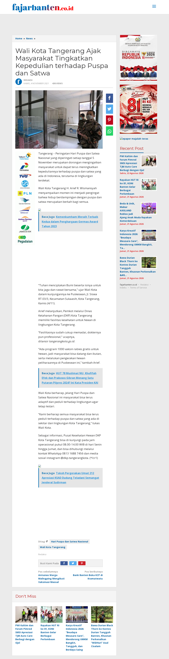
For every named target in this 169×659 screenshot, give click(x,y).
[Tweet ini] (109, 109)
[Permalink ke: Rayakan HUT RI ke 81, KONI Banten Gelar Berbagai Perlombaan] (52, 614)
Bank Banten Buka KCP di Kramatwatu (88, 575)
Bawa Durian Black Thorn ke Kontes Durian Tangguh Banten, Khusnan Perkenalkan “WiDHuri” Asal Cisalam (102, 636)
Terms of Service (138, 287)
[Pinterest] (82, 563)
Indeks (123, 287)
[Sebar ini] (109, 98)
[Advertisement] (84, 23)
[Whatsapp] (109, 131)
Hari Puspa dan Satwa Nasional (69, 541)
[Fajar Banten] (43, 7)
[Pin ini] (109, 120)
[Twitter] (73, 563)
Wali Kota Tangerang (52, 547)
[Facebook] (64, 563)
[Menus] (154, 7)
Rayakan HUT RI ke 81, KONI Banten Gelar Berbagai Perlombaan (50, 632)
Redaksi (144, 284)
